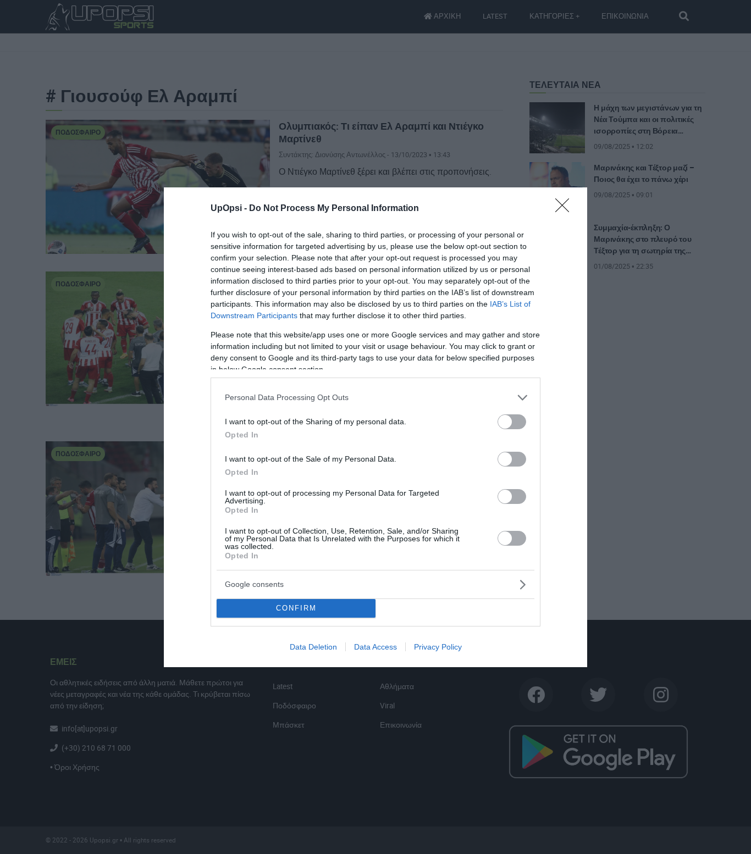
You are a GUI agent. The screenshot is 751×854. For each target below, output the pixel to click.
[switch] (512, 421)
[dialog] (375, 427)
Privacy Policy (438, 646)
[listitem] (375, 397)
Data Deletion (313, 646)
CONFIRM (296, 608)
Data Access (375, 646)
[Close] (565, 208)
